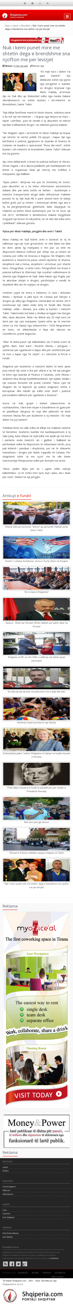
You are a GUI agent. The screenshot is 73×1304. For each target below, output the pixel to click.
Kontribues (23, 1272)
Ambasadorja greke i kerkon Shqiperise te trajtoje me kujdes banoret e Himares (36, 755)
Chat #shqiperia (9, 1187)
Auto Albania (8, 1237)
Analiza (5, 1171)
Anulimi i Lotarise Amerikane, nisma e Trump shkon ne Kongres (36, 561)
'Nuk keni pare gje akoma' (36, 822)
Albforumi (6, 1190)
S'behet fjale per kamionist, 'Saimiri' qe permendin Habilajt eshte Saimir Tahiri (36, 528)
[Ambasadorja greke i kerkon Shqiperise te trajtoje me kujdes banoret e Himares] (36, 740)
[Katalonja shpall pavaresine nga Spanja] (36, 709)
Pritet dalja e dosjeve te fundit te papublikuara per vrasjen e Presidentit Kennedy (36, 789)
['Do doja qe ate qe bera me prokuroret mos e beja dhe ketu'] (36, 678)
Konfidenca (60, 1272)
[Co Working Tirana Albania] (34, 1009)
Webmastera (8, 1194)
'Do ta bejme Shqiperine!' (36, 591)
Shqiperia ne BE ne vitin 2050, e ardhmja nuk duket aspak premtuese (36, 658)
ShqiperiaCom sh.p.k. (13, 1284)
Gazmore (6, 1214)
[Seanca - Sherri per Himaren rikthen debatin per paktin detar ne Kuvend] (36, 609)
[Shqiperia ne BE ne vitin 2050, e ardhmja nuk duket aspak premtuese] (36, 643)
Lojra (5, 1210)
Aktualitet (25, 25)
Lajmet (5, 1167)
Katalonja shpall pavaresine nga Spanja (36, 722)
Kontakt (35, 1272)
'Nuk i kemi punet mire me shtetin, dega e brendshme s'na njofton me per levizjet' (36, 885)
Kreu (7, 25)
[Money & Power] (34, 1131)
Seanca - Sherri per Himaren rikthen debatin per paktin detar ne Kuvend (37, 624)
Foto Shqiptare (9, 1217)
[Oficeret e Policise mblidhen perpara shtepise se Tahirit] (36, 839)
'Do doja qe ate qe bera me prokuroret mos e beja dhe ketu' (37, 691)
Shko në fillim (57, 1276)
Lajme (15, 25)
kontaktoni (54, 1258)
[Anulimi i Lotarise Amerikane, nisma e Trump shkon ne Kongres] (36, 547)
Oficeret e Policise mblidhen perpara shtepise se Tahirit (36, 852)
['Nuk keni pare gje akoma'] (36, 808)
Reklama (47, 1272)
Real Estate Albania (10, 1233)
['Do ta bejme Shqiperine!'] (36, 578)
